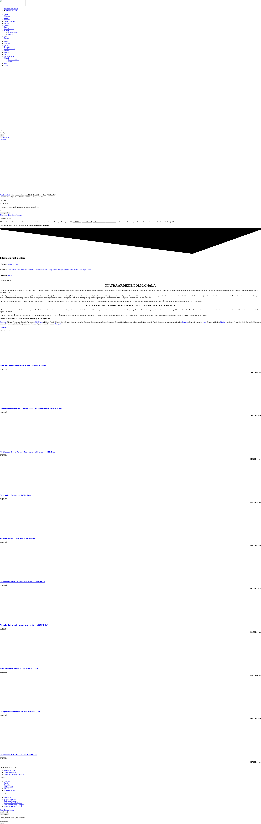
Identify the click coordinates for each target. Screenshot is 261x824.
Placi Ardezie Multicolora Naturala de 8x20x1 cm (18, 755)
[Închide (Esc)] (7, 821)
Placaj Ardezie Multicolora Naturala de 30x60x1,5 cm (20, 712)
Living (50, 269)
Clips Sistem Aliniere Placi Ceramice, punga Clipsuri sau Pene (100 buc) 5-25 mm (31, 409)
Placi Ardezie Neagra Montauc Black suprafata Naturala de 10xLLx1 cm (27, 452)
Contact (6, 38)
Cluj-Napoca (39, 322)
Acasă (2, 195)
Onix (5, 27)
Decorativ (31, 269)
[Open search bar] (1, 131)
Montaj (6, 31)
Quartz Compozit (9, 21)
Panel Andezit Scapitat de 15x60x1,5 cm (15, 495)
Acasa (6, 14)
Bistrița (222, 322)
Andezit (6, 23)
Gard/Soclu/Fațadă (41, 269)
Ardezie (6, 25)
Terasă (89, 269)
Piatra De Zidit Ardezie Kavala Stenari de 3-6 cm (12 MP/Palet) (24, 625)
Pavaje (55, 269)
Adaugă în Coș (5, 213)
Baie (18, 269)
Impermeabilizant (13, 32)
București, (3, 322)
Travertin (7, 20)
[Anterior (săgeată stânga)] (1, 823)
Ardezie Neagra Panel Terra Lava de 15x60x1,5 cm (19, 668)
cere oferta (4, 327)
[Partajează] (5, 821)
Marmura (7, 16)
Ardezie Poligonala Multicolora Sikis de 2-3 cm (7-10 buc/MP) (23, 365)
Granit (6, 18)
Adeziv (10, 34)
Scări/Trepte (82, 269)
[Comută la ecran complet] (3, 821)
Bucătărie (24, 269)
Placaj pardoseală (63, 269)
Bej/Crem (11, 264)
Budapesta (58, 324)
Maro (16, 264)
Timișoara (185, 322)
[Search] (1, 135)
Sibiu (204, 322)
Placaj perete (74, 269)
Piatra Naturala (9, 29)
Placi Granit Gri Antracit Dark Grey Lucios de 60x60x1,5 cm (22, 582)
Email (2, 812)
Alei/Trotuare (12, 269)
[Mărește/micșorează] (1, 821)
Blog (5, 36)
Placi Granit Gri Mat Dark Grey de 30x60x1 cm (17, 538)
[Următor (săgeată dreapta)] (3, 823)
